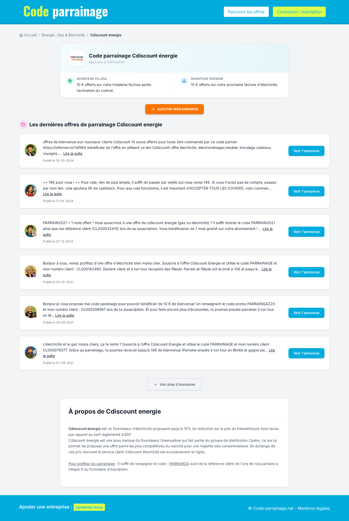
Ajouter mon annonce (177, 109)
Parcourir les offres (246, 11)
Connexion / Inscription (299, 11)
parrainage (65, 10)
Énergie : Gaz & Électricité (63, 35)
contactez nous (89, 507)
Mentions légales (314, 508)
